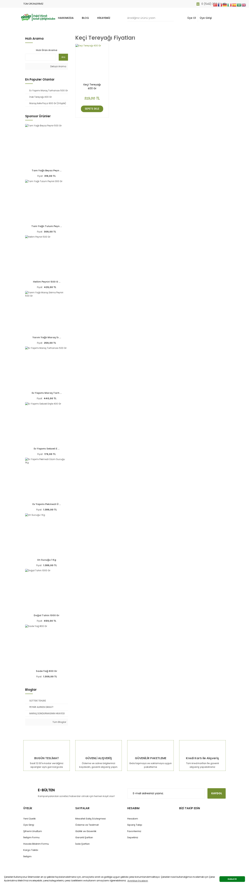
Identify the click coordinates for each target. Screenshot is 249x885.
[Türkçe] (215, 4)
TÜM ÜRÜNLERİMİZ (33, 3)
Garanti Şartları (84, 837)
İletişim (27, 856)
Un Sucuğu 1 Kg (46, 560)
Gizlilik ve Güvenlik (85, 831)
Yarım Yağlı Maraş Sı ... (46, 337)
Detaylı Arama (58, 66)
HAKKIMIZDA (66, 18)
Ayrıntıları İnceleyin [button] (137, 880)
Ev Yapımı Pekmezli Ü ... (46, 504)
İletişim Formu (31, 837)
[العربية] (239, 4)
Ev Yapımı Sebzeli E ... (46, 448)
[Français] (220, 4)
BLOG (85, 18)
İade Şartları (82, 844)
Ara (63, 57)
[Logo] (38, 17)
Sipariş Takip (134, 825)
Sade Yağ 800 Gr (46, 671)
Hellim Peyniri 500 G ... (46, 281)
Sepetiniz (132, 837)
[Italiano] (229, 4)
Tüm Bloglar (59, 722)
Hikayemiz (103, 18)
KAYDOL (216, 793)
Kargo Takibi (30, 850)
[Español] (234, 4)
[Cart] (221, 18)
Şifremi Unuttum (32, 831)
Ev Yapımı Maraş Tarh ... (47, 393)
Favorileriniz (134, 831)
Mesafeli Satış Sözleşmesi (90, 818)
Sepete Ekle (92, 108)
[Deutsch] (225, 4)
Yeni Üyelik (29, 818)
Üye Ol (191, 18)
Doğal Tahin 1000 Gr (46, 615)
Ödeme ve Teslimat (87, 825)
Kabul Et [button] (232, 879)
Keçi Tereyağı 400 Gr (92, 86)
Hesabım (132, 818)
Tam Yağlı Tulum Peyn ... (46, 226)
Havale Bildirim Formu (36, 844)
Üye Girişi (206, 18)
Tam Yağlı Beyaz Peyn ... (46, 170)
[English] (244, 4)
